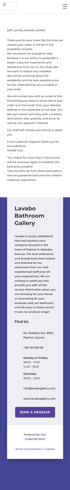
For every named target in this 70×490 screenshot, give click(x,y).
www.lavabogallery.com (39, 398)
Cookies (49, 449)
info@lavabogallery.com (39, 388)
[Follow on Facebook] (29, 469)
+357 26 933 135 (33, 347)
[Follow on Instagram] (41, 469)
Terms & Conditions (28, 449)
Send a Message (35, 412)
